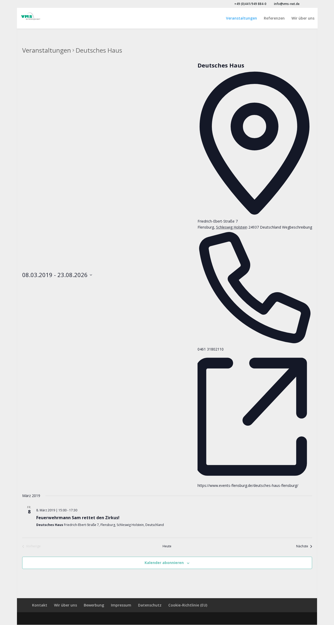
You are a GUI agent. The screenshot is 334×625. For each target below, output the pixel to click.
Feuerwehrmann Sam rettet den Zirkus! (78, 517)
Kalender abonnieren (164, 562)
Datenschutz (150, 605)
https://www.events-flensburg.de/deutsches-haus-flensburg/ (248, 485)
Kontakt (39, 605)
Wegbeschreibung (297, 227)
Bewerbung (94, 605)
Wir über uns (302, 18)
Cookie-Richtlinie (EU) (187, 605)
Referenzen (274, 18)
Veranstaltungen (241, 18)
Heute (167, 546)
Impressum (121, 605)
